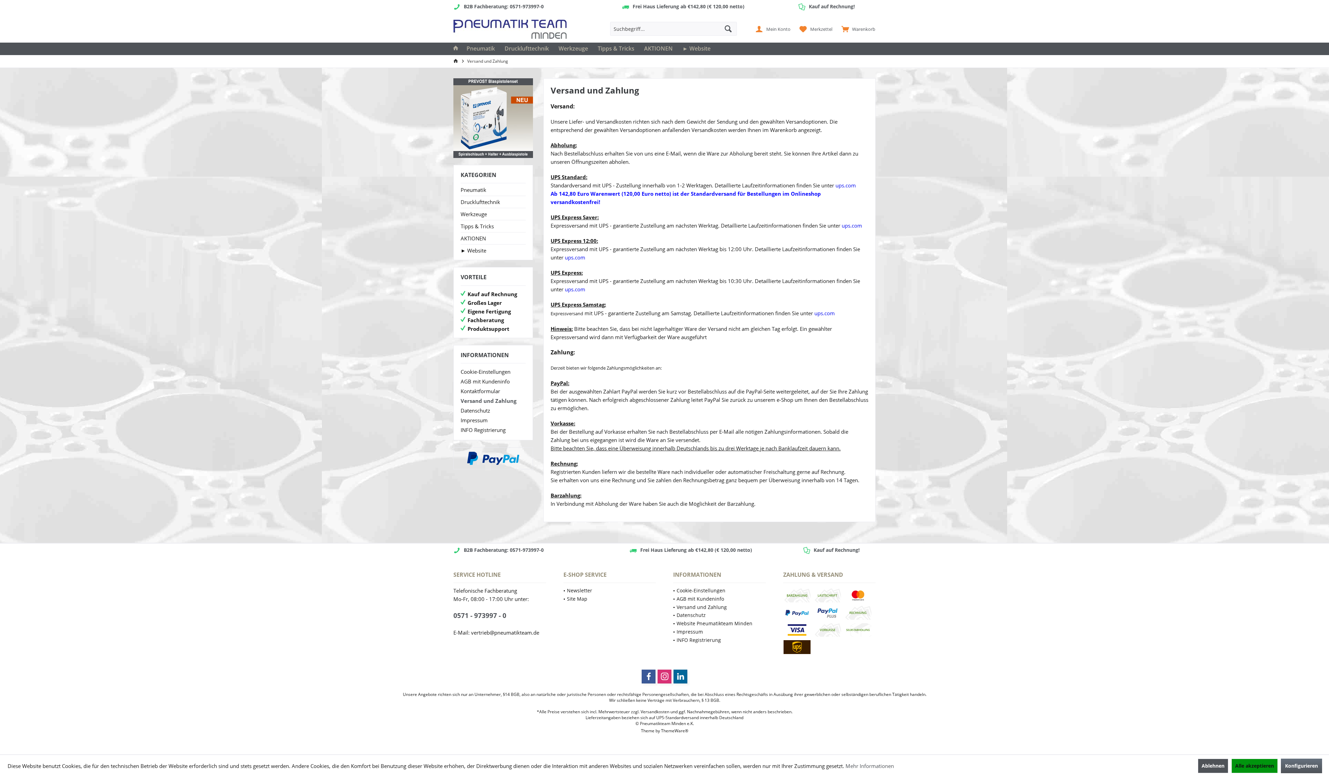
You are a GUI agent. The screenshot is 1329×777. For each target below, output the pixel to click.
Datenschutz (475, 410)
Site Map (577, 598)
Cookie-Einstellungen (485, 371)
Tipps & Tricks (477, 226)
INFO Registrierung (483, 429)
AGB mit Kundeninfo (485, 381)
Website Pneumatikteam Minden (714, 623)
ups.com (845, 185)
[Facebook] (649, 676)
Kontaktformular (480, 391)
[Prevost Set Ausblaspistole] (493, 118)
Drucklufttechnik (480, 201)
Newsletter (579, 590)
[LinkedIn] (680, 676)
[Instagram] (664, 676)
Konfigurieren (1301, 765)
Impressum (474, 420)
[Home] (456, 49)
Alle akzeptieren (1254, 765)
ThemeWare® (674, 731)
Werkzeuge (474, 214)
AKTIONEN (473, 238)
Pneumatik (473, 189)
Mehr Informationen (870, 765)
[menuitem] (857, 29)
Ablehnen (1213, 765)
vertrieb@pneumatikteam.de (505, 632)
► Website (473, 250)
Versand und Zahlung (488, 400)
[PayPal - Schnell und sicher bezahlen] (493, 458)
